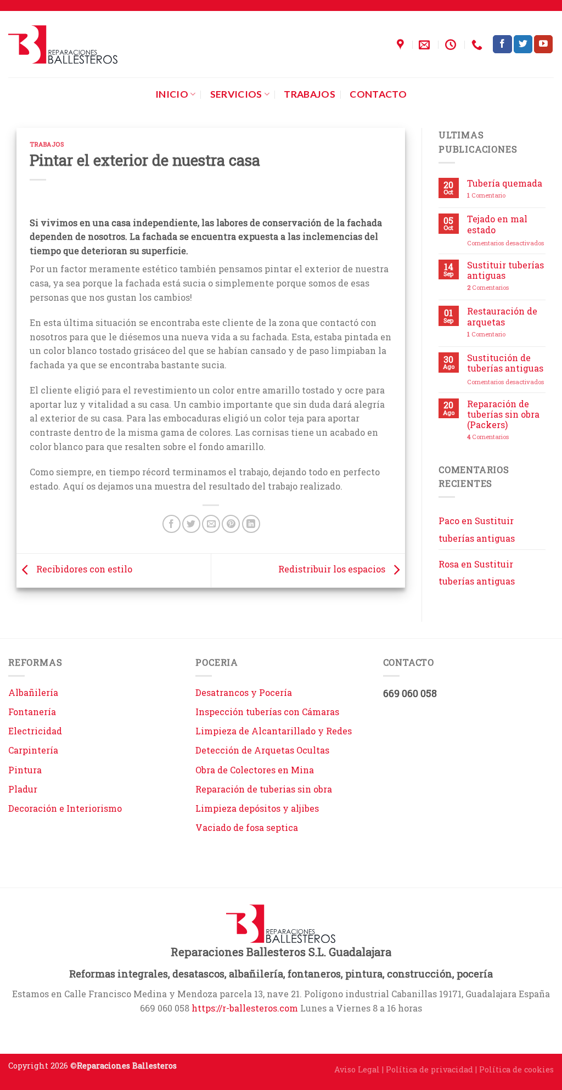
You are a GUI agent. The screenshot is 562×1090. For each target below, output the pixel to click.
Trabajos (309, 94)
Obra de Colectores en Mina (254, 770)
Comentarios (488, 287)
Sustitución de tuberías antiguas (505, 362)
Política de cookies (516, 1069)
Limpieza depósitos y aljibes (257, 808)
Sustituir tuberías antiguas (505, 270)
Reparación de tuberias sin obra (263, 789)
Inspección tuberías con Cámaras (267, 711)
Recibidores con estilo (83, 569)
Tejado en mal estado (497, 223)
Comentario (486, 195)
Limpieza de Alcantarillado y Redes (273, 731)
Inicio (171, 94)
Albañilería (33, 692)
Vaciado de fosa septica (246, 827)
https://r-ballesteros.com (245, 1008)
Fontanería (32, 711)
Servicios (236, 94)
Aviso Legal (357, 1069)
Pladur (22, 789)
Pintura (25, 770)
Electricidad (35, 731)
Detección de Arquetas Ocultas (262, 750)
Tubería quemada (504, 183)
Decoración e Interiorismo (65, 808)
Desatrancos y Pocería (243, 692)
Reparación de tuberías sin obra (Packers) (503, 414)
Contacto (378, 94)
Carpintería (33, 750)
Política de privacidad (429, 1069)
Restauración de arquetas (502, 316)
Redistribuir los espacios (332, 569)
